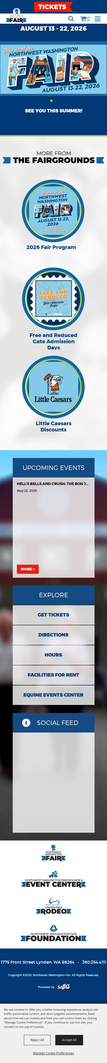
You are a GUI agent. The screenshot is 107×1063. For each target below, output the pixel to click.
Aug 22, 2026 (27, 491)
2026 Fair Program (51, 247)
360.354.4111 (94, 962)
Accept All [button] (69, 1040)
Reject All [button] (37, 1040)
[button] (100, 19)
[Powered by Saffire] (64, 987)
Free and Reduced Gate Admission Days (53, 341)
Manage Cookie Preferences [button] (53, 1053)
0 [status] (88, 18)
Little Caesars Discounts (53, 426)
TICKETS (53, 7)
